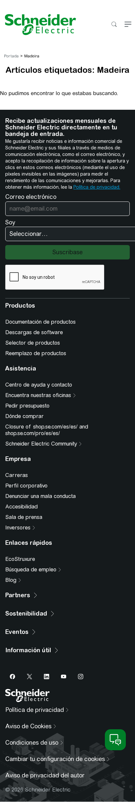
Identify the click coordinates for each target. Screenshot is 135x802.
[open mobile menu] (128, 25)
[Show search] (114, 25)
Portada (11, 56)
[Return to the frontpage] (38, 24)
